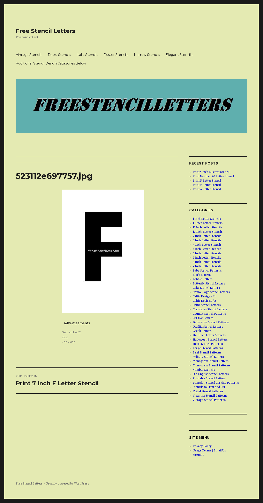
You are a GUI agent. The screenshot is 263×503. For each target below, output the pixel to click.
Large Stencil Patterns (208, 348)
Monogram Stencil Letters (210, 361)
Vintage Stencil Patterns (209, 400)
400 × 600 (68, 342)
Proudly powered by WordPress (67, 483)
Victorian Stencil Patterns (210, 395)
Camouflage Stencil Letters (211, 292)
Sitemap (198, 455)
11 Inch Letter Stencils (207, 227)
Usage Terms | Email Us (209, 450)
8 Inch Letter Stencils (207, 262)
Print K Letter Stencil (207, 180)
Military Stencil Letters (208, 357)
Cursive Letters (203, 318)
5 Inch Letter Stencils (207, 249)
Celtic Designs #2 (204, 301)
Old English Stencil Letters (211, 374)
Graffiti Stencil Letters (208, 326)
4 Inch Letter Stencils (207, 244)
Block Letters (202, 275)
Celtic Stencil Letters (207, 305)
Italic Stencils (87, 55)
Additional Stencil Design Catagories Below (51, 63)
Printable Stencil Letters (209, 378)
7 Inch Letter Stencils (207, 257)
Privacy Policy (202, 446)
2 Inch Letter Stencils (207, 236)
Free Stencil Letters (45, 30)
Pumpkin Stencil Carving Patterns (216, 382)
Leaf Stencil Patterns (207, 352)
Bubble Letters (202, 279)
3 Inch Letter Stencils (207, 240)
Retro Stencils (59, 55)
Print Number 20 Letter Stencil (213, 176)
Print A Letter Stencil (207, 189)
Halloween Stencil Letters (210, 339)
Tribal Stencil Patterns (208, 391)
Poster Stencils (116, 55)
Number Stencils (204, 370)
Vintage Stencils (29, 55)
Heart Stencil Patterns (208, 344)
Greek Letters (202, 331)
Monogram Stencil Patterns (211, 365)
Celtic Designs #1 (204, 296)
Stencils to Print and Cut (209, 387)
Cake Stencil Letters (206, 288)
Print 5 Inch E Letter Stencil (211, 172)
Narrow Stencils (147, 55)
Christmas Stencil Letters (210, 309)
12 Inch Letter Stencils (208, 232)
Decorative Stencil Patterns (211, 322)
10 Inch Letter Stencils (208, 223)
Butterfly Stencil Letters (209, 283)
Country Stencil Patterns (209, 313)
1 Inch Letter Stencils (207, 219)
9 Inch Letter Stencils (207, 266)
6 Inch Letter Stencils (207, 253)
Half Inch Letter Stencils (209, 335)
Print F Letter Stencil (207, 185)
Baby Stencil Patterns (207, 270)
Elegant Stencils (179, 55)
